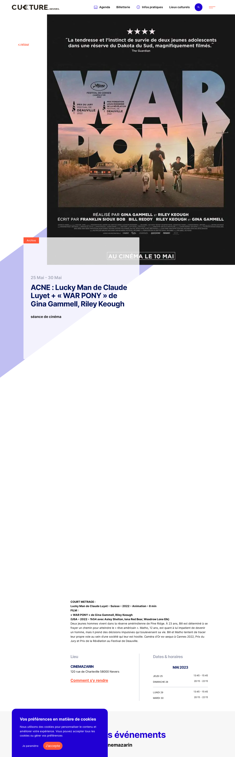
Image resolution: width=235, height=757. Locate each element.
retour (24, 44)
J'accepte (53, 746)
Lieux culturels (179, 7)
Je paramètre (30, 745)
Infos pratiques (152, 7)
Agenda (104, 7)
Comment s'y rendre (89, 680)
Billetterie (123, 7)
